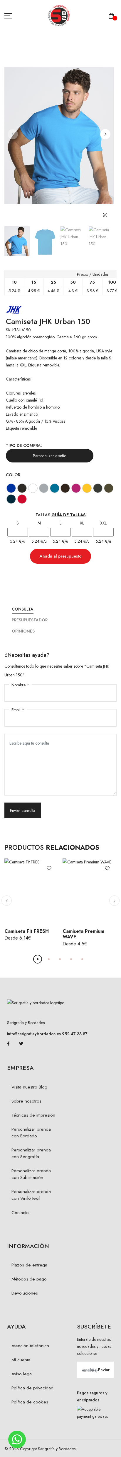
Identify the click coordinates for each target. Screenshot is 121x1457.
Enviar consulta (22, 810)
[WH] (33, 488)
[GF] (97, 488)
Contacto (20, 1212)
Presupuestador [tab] (30, 620)
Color (13, 475)
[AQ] (54, 488)
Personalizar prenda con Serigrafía (31, 1153)
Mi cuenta (20, 1360)
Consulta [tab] (22, 609)
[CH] (65, 488)
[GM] (43, 488)
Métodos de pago (29, 1279)
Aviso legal (22, 1374)
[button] (105, 134)
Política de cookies (29, 1402)
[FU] (76, 488)
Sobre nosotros (26, 1101)
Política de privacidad (32, 1388)
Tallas (61, 515)
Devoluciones (24, 1293)
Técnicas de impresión (33, 1115)
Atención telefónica (30, 1346)
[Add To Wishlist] (49, 868)
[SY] (87, 488)
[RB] (11, 488)
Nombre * (20, 685)
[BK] (22, 488)
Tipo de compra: (24, 445)
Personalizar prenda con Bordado (31, 1132)
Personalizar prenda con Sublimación (31, 1174)
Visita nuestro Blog (29, 1087)
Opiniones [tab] (23, 631)
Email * (17, 710)
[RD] (22, 498)
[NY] (11, 498)
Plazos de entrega (29, 1265)
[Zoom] (105, 215)
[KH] (108, 488)
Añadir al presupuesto (61, 556)
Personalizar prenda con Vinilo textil (31, 1194)
